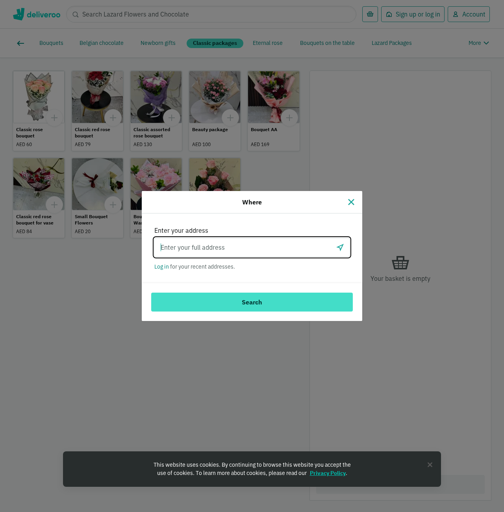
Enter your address (181, 230)
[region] (252, 469)
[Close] (351, 202)
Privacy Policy (328, 473)
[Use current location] (340, 247)
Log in (161, 266)
